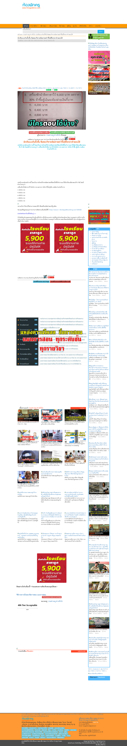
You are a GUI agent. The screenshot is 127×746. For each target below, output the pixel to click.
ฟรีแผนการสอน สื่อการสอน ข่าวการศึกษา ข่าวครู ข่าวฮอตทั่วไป (91, 719)
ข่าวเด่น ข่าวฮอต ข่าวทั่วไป (99, 252)
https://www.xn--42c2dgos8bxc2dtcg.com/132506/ (65, 210)
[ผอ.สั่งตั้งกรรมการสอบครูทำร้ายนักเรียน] (28, 493)
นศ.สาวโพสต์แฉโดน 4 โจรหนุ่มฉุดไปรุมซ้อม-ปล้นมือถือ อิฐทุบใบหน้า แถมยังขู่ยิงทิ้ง (28, 520)
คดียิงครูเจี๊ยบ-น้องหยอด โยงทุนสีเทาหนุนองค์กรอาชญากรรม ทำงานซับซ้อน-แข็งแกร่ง (98, 659)
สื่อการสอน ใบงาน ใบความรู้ (99, 233)
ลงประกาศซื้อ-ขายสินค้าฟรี (99, 258)
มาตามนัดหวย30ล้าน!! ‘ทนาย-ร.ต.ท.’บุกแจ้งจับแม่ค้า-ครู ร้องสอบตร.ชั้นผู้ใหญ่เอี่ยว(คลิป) (75, 500)
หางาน (68, 735)
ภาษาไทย (54, 730)
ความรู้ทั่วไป (58, 735)
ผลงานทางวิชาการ (73, 714)
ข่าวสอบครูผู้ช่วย (96, 250)
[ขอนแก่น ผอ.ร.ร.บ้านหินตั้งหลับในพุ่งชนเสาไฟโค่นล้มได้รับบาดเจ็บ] (75, 415)
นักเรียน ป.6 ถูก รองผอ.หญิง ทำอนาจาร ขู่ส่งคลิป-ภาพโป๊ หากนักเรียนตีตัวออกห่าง (99, 518)
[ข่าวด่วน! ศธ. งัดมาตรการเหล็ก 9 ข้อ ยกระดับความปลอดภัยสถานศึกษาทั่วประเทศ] (99, 274)
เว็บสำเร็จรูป (78, 743)
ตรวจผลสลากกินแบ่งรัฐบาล (100, 260)
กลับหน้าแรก (71, 743)
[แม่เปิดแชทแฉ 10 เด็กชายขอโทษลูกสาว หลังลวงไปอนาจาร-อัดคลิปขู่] (75, 436)
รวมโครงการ (94, 714)
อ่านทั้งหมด (82, 408)
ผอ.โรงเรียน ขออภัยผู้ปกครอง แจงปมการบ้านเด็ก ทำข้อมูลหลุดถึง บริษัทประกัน (98, 645)
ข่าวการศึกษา (25, 714)
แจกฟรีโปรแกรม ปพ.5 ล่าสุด (41, 281)
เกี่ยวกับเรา (42, 737)
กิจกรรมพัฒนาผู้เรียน (26, 735)
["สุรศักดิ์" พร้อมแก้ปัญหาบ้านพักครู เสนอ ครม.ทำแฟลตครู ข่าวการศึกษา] (99, 415)
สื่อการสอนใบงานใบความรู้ (28, 732)
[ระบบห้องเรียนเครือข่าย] (99, 674)
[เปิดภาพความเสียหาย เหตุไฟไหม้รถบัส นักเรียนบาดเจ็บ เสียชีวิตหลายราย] (99, 328)
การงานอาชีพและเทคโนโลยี (51, 733)
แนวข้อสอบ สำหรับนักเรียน (99, 247)
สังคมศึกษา (66, 730)
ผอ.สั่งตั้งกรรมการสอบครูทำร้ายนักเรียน (27, 496)
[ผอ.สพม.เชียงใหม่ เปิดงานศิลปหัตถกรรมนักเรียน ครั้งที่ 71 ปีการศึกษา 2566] (99, 445)
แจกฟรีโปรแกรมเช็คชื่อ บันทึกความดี (62, 132)
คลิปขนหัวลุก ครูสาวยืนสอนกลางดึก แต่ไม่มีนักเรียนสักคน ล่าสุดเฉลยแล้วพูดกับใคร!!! (51, 500)
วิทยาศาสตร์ (37, 730)
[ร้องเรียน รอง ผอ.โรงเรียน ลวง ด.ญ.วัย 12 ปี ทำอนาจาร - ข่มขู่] (28, 415)
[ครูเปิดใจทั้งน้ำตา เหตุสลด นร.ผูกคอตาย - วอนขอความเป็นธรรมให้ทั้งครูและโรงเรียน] (28, 535)
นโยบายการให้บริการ (51, 737)
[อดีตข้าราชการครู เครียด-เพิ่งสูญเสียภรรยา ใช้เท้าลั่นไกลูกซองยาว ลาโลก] (75, 474)
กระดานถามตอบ (62, 714)
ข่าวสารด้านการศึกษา (98, 249)
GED (44, 88)
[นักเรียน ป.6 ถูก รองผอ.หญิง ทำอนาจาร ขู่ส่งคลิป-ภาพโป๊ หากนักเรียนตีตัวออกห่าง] (99, 510)
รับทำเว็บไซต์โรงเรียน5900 (89, 743)
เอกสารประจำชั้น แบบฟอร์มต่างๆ (50, 732)
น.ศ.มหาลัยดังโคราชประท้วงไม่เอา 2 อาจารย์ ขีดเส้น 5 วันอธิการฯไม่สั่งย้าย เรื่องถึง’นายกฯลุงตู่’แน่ (75, 520)
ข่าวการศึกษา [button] (34, 26)
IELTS (49, 88)
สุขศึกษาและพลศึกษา (63, 733)
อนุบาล (42, 735)
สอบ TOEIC (63, 88)
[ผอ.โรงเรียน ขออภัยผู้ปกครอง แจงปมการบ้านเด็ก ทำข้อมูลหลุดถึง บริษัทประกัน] (99, 640)
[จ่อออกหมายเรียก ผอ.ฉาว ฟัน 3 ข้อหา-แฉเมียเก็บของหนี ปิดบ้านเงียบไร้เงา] (75, 535)
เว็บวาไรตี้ (99, 743)
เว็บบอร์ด (37, 737)
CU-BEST (71, 88)
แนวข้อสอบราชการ (97, 245)
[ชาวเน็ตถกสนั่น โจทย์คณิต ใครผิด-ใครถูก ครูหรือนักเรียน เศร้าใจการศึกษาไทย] (51, 456)
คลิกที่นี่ (90, 732)
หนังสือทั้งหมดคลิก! (82, 651)
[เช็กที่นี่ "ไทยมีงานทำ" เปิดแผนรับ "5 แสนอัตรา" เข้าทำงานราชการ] (99, 89)
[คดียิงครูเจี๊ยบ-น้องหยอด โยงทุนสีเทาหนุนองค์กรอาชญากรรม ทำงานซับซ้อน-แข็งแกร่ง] (99, 654)
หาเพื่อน (64, 735)
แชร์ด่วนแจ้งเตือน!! (50, 735)
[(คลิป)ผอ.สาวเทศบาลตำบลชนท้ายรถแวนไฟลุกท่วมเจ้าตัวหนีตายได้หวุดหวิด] (99, 459)
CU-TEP (78, 88)
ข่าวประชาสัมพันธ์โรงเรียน (28, 730)
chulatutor (96, 669)
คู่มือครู (69, 26)
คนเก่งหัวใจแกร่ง (36, 735)
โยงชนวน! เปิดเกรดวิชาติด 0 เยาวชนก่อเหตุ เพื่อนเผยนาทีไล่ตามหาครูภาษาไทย (98, 293)
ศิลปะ (49, 730)
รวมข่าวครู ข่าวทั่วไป (29, 34)
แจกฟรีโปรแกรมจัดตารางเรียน (39, 132)
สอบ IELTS (56, 88)
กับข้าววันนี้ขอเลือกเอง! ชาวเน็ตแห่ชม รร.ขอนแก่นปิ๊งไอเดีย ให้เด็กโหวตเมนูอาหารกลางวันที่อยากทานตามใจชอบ (50, 522)
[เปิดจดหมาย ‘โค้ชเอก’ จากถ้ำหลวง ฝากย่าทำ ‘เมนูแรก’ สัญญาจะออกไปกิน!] (51, 535)
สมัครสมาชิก (44, 716)
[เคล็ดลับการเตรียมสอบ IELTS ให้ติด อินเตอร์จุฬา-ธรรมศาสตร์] (99, 355)
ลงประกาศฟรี (36, 716)
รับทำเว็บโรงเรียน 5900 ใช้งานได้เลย (32, 88)
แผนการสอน (95, 232)
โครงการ (94, 241)
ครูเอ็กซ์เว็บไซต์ (92, 735)
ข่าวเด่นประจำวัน (26, 716)
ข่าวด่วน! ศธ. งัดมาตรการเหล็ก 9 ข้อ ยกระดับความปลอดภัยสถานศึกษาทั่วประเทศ (99, 279)
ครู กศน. (75, 26)
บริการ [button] (90, 26)
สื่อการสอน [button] (43, 26)
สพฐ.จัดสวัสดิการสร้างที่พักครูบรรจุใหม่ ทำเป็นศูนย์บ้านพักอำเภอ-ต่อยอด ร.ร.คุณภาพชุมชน (98, 391)
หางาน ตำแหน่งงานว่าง (98, 256)
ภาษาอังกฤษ (60, 730)
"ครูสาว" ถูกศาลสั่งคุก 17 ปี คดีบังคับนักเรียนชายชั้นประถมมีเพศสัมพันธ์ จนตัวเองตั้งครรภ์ (98, 497)
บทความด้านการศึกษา (98, 254)
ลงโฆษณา (95, 264)
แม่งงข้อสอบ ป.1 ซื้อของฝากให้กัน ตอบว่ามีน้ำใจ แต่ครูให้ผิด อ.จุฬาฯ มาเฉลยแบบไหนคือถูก (98, 434)
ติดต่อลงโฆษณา (60, 737)
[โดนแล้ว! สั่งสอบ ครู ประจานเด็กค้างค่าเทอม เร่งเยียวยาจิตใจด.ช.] (28, 436)
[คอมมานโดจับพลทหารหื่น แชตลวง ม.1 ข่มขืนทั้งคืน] (99, 472)
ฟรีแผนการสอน (53, 26)
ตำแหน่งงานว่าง (33, 728)
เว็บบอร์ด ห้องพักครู (97, 262)
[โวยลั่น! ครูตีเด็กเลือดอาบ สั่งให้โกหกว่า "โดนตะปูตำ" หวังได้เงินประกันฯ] (28, 456)
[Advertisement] (74, 13)
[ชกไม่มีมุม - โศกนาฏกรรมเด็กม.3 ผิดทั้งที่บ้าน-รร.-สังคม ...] (99, 301)
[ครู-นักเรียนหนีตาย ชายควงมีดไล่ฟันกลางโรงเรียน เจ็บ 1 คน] (99, 623)
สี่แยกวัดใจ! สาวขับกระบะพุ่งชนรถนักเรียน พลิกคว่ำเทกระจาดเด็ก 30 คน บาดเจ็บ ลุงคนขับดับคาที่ (98, 595)
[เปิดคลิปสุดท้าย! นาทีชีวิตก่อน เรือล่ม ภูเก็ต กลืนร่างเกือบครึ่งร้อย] (51, 415)
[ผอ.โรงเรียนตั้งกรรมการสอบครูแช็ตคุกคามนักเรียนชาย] (51, 473)
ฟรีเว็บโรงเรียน (83, 26)
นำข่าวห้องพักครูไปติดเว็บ (85, 722)
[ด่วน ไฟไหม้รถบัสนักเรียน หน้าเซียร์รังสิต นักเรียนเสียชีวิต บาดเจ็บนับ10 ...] (99, 341)
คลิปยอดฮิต (50, 728)
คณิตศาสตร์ (44, 730)
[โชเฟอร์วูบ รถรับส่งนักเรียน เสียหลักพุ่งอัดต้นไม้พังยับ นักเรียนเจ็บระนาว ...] (99, 314)
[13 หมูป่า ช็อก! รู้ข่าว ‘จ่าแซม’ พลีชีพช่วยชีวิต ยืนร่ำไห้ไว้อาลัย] (75, 456)
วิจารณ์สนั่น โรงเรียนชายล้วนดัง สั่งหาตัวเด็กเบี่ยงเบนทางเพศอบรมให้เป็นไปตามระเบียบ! (51, 445)
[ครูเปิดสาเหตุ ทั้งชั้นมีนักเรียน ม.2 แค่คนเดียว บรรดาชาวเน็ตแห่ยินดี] (99, 567)
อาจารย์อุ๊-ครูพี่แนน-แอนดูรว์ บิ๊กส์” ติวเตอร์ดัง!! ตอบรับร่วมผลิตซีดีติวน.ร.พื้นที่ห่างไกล (28, 486)
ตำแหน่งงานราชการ (51, 714)
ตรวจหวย (31, 737)
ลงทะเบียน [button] (98, 26)
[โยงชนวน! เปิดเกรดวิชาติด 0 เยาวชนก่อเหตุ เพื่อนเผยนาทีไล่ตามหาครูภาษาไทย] (99, 288)
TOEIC (103, 671)
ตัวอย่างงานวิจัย (96, 235)
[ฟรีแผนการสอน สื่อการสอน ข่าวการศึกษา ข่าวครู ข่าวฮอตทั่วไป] (31, 6)
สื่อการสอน (62, 26)
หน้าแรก (26, 26)
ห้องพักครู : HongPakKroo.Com (97, 741)
